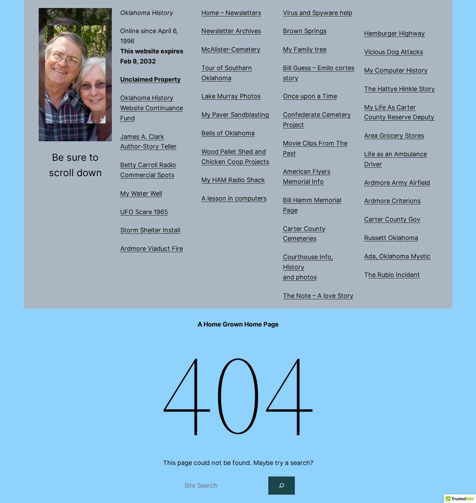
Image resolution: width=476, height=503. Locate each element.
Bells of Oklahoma (228, 133)
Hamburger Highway (394, 33)
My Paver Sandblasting (235, 114)
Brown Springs (305, 31)
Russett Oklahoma (391, 237)
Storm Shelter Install (150, 230)
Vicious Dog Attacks (393, 51)
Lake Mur (215, 96)
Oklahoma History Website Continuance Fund (151, 108)
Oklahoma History (146, 12)
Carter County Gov (392, 219)
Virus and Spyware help (317, 12)
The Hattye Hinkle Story (399, 88)
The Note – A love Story (318, 295)
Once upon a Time (310, 96)
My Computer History (396, 70)
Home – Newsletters (231, 12)
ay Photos (246, 96)
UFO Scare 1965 (144, 212)
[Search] (281, 485)
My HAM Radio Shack (233, 179)
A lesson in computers (234, 198)
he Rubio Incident (394, 274)
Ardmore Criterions (392, 200)
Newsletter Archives (231, 31)
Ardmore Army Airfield (397, 182)
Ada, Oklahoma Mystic (397, 256)
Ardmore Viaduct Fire (151, 248)
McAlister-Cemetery (230, 49)
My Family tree (305, 49)
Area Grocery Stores (394, 135)
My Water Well (141, 193)
